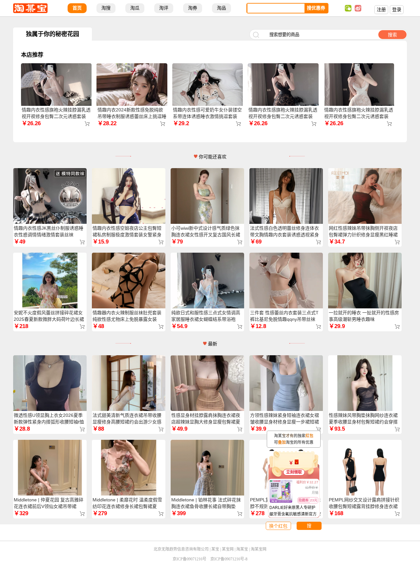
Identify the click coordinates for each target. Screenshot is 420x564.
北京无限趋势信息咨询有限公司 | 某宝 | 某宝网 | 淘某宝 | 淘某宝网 (210, 549)
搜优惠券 (316, 8)
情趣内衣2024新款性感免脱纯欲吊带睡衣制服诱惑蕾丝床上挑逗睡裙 (131, 116)
